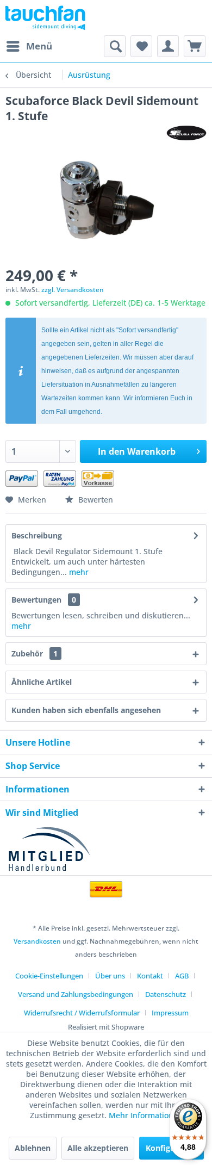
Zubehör (34, 653)
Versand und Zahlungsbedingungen (75, 994)
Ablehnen (33, 1148)
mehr (78, 572)
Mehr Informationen (146, 1115)
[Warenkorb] (194, 46)
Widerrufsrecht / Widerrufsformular (82, 1013)
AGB (182, 976)
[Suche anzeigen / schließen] (115, 46)
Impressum (170, 1013)
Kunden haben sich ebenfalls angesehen (86, 710)
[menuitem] (29, 46)
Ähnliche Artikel (41, 682)
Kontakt (150, 976)
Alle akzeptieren (97, 1148)
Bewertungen (36, 599)
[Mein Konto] (168, 46)
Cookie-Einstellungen (49, 976)
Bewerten (94, 499)
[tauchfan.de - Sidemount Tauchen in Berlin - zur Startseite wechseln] (45, 17)
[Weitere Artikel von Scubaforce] (186, 132)
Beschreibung (36, 535)
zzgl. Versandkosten (72, 289)
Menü (39, 46)
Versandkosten (37, 941)
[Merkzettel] (141, 46)
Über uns (110, 976)
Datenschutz (165, 994)
